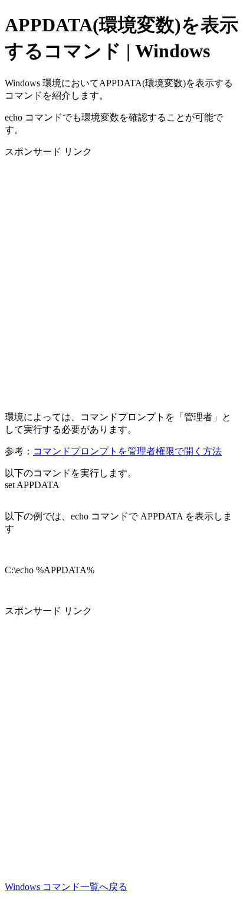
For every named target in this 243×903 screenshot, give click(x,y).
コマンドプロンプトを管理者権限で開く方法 (127, 451)
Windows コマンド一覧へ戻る (66, 887)
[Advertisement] (121, 280)
